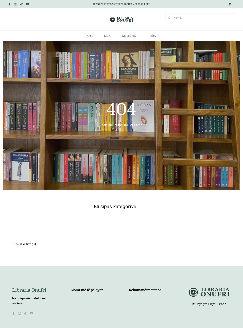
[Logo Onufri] (121, 17)
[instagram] (15, 4)
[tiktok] (21, 4)
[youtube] (27, 4)
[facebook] (9, 4)
